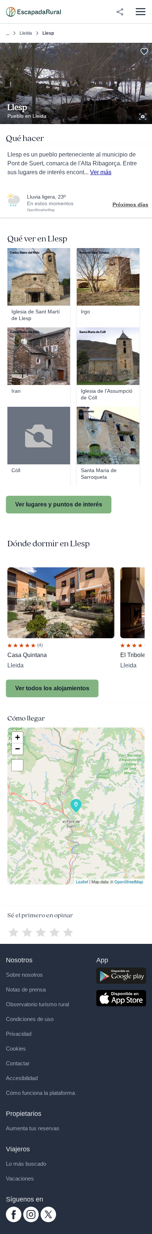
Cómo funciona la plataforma (40, 1093)
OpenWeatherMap (41, 210)
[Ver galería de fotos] (143, 115)
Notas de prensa (26, 989)
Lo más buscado (26, 1164)
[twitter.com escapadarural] (48, 1220)
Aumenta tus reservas (32, 1128)
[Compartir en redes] (120, 12)
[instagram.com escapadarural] (31, 1220)
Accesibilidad (22, 1078)
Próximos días (130, 204)
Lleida (26, 33)
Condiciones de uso (29, 1019)
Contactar (18, 1063)
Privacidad (18, 1034)
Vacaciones (20, 1178)
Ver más (100, 172)
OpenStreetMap (128, 881)
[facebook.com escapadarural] (13, 1220)
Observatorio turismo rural (37, 1004)
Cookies (16, 1048)
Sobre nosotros (24, 975)
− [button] (17, 748)
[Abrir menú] (140, 11)
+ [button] (17, 737)
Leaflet (82, 881)
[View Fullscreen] (17, 765)
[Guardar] (144, 51)
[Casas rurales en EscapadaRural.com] (33, 12)
